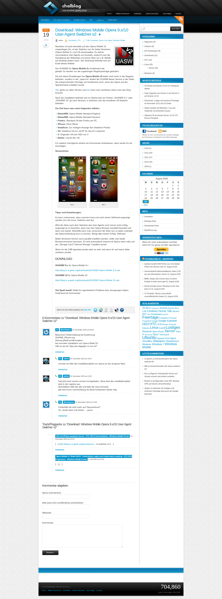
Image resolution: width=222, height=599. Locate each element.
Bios (177, 308)
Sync (156, 334)
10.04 (145, 308)
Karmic (165, 324)
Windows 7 (158, 344)
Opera (101, 40)
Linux (100, 20)
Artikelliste (137, 14)
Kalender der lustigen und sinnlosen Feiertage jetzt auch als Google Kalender (161, 391)
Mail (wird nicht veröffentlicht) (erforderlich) (62, 503)
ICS (159, 324)
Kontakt (178, 14)
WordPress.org (150, 230)
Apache (171, 308)
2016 (146, 148)
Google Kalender (167, 320)
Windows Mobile (119, 40)
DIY (144, 314)
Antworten (59, 352)
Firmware (173, 318)
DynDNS (165, 314)
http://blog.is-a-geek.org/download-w (76, 444)
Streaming (148, 335)
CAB (88, 40)
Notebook (147, 331)
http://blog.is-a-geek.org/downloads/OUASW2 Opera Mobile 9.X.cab (87, 270)
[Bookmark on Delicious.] (116, 310)
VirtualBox (147, 341)
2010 (146, 162)
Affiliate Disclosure (122, 14)
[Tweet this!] (95, 310)
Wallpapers (159, 341)
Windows (112, 20)
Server (151, 68)
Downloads (79, 20)
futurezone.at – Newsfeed (159, 259)
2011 (146, 157)
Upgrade (160, 338)
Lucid (162, 327)
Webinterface (172, 341)
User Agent (108, 40)
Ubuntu (149, 337)
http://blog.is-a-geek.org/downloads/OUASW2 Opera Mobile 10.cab (87, 280)
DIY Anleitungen (61, 20)
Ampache (155, 308)
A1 (150, 308)
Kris (146, 374)
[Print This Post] (99, 34)
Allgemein (148, 42)
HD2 (145, 324)
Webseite (46, 513)
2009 (146, 166)
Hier (57, 90)
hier (88, 90)
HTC (91, 20)
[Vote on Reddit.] (106, 310)
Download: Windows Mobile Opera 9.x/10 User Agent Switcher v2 (91, 32)
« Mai (145, 205)
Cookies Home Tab (159, 311)
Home (109, 14)
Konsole (172, 324)
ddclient (175, 311)
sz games (148, 359)
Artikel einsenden (152, 14)
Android (163, 308)
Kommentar (47, 523)
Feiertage (150, 317)
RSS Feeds (179, 21)
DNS (149, 314)
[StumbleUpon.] (101, 310)
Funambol (146, 321)
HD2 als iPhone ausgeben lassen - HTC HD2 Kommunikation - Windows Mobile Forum (92, 436)
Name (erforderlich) (51, 493)
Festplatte (163, 318)
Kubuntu (146, 328)
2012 (146, 153)
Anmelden (148, 217)
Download (94, 40)
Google (154, 321)
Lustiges (173, 327)
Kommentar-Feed (151, 226)
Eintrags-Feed (150, 221)
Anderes (45, 20)
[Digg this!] (111, 310)
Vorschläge (167, 14)
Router (161, 331)
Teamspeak (164, 334)
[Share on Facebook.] (121, 310)
